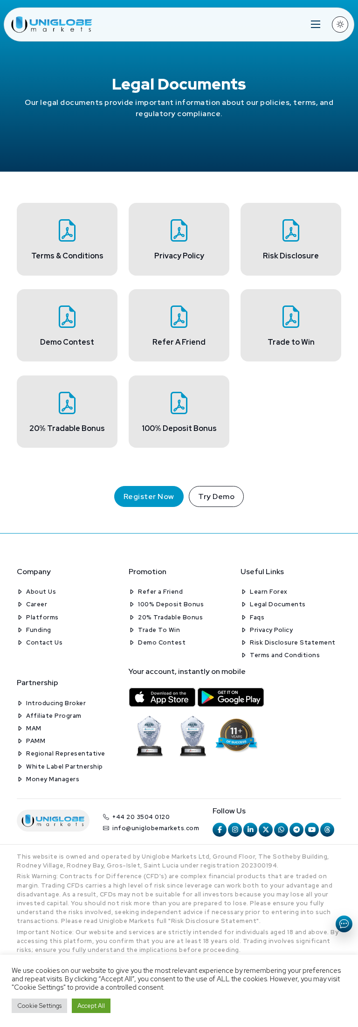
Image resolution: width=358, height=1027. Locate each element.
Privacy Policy (271, 630)
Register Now (149, 496)
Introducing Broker (56, 703)
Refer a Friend (160, 592)
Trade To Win (159, 630)
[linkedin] (250, 830)
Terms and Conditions (285, 655)
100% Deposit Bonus (171, 604)
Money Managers (52, 779)
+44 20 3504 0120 (141, 817)
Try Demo (216, 496)
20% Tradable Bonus (170, 617)
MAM (33, 728)
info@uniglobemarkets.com (155, 828)
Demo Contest (162, 642)
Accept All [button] (91, 1006)
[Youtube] (312, 830)
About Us (41, 592)
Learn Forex (269, 592)
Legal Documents (278, 604)
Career (36, 604)
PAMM (35, 741)
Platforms (42, 617)
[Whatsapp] (281, 830)
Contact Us (44, 642)
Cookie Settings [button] (39, 1006)
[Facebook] (220, 830)
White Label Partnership (64, 766)
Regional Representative (65, 753)
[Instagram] (235, 830)
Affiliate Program (54, 716)
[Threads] (327, 830)
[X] (266, 830)
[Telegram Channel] (296, 830)
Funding (38, 630)
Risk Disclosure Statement (293, 642)
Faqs (257, 617)
